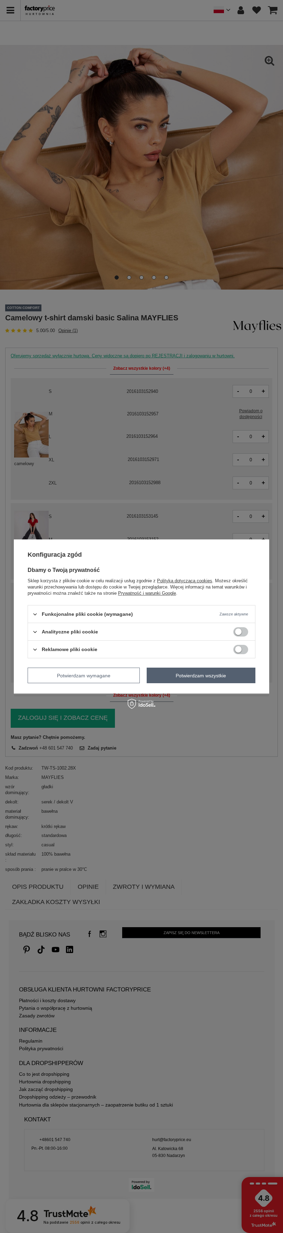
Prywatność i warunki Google (147, 593)
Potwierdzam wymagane (83, 675)
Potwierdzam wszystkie (201, 675)
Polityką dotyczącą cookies (184, 580)
